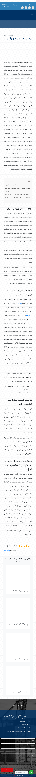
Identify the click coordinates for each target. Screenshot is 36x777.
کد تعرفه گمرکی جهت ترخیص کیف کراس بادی (18, 195)
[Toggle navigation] (32, 15)
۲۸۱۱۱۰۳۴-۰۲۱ (23, 721)
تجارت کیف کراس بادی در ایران (14, 185)
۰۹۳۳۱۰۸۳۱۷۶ (21, 728)
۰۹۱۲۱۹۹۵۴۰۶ (22, 725)
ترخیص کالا (18, 304)
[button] (28, 180)
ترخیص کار (29, 315)
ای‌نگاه (14, 775)
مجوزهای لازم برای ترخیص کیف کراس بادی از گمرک (18, 189)
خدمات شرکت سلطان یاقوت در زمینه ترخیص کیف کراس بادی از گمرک (18, 199)
